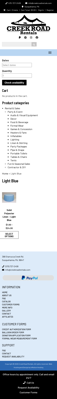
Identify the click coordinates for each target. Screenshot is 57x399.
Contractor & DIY (17, 167)
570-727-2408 (14, 3)
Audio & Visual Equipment (24, 115)
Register (50, 10)
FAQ (4, 298)
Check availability (14, 82)
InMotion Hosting (37, 367)
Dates (5, 60)
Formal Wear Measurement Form (19, 338)
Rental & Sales (12, 108)
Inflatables (16, 136)
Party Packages (18, 146)
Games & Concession (21, 129)
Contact (6, 313)
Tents (13, 160)
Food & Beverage (19, 122)
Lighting (14, 139)
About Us (6, 295)
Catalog (6, 301)
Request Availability (13, 356)
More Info (7, 307)
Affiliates (7, 316)
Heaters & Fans (18, 132)
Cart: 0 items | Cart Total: (21, 10)
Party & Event (15, 111)
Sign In (41, 10)
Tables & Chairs (18, 156)
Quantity (7, 70)
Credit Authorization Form (16, 329)
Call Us (30, 382)
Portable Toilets (18, 153)
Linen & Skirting (18, 142)
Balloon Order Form (13, 332)
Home (5, 173)
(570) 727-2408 (11, 266)
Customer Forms (11, 304)
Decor (13, 118)
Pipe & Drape (17, 149)
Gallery (6, 310)
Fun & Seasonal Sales (19, 163)
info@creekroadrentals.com (40, 3)
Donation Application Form (16, 335)
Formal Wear (17, 125)
